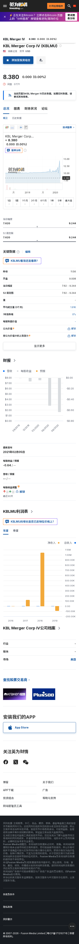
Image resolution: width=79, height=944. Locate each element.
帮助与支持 (49, 798)
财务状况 (31, 108)
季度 (15, 530)
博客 (5, 782)
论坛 (44, 108)
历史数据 (16, 118)
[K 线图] (7, 127)
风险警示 (7, 919)
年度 (5, 530)
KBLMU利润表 (15, 511)
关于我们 (48, 782)
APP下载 (8, 790)
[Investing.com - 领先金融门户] (18, 6)
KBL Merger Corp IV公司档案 (29, 628)
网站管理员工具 (12, 806)
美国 (73, 659)
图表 (17, 108)
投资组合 (8, 798)
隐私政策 (7, 906)
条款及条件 (9, 894)
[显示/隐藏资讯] (26, 127)
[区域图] (12, 127)
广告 (45, 790)
